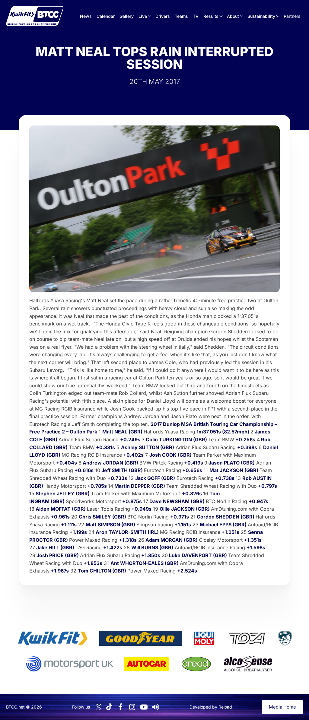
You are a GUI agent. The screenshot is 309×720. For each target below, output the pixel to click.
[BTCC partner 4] (247, 638)
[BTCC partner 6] (69, 663)
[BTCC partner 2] (140, 638)
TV (196, 16)
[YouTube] (144, 707)
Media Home (282, 707)
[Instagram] (132, 707)
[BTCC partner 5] (284, 638)
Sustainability (261, 16)
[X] (98, 707)
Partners (292, 16)
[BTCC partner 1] (52, 638)
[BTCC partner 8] (196, 663)
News (86, 16)
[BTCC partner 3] (204, 638)
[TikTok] (109, 706)
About (233, 16)
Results (210, 16)
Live (143, 16)
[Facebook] (120, 707)
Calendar (106, 16)
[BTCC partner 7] (146, 663)
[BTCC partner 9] (248, 663)
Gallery (126, 16)
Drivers (162, 16)
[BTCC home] (34, 16)
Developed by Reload (211, 706)
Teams (181, 16)
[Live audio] (155, 707)
